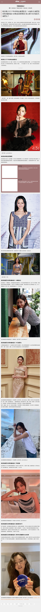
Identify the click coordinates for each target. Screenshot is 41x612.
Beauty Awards (19, 8)
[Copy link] (39, 19)
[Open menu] (39, 2)
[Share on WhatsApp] (37, 19)
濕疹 (10, 8)
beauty (2, 19)
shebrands (25, 8)
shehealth (30, 8)
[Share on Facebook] (35, 19)
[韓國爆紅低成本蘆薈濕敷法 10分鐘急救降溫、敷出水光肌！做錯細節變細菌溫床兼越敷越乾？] (10, 172)
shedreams (13, 8)
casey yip (6, 19)
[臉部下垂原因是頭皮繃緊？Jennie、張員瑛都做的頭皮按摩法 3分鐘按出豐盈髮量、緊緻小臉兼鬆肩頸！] (10, 185)
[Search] (2, 2)
